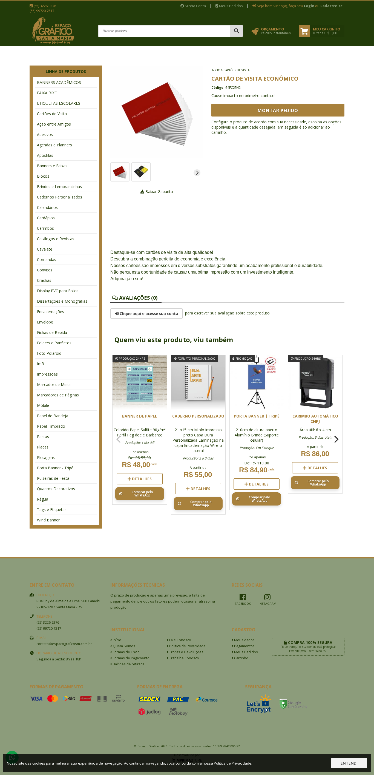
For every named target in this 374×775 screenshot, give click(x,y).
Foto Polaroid (49, 353)
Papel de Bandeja (52, 415)
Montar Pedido (278, 110)
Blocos (43, 176)
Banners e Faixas (52, 165)
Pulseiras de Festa (53, 478)
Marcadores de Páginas (58, 395)
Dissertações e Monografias (62, 301)
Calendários (47, 207)
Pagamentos (244, 646)
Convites (44, 269)
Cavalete (44, 249)
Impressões (47, 374)
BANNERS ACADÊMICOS (59, 82)
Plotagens (46, 457)
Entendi (349, 763)
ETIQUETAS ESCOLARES (58, 103)
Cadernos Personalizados (59, 197)
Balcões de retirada (128, 664)
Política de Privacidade (187, 646)
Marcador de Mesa (54, 384)
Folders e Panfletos (54, 342)
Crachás (44, 280)
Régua (42, 499)
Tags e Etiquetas (52, 509)
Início (215, 70)
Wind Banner (48, 520)
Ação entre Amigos (54, 124)
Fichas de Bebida (52, 332)
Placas (42, 447)
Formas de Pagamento (130, 658)
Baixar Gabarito (158, 191)
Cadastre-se (331, 5)
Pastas (43, 436)
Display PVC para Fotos (58, 290)
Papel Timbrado (51, 426)
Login (309, 5)
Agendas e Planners (54, 144)
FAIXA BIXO (47, 92)
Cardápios (46, 217)
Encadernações (50, 311)
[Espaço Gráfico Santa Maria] (53, 44)
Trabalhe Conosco (183, 658)
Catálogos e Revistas (55, 238)
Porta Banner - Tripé (55, 467)
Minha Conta (195, 5)
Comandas (46, 259)
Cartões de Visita (52, 113)
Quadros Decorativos (56, 488)
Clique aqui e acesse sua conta (148, 313)
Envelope (45, 322)
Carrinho (240, 658)
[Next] (197, 172)
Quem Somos (123, 646)
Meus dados (244, 640)
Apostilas (45, 155)
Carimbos (45, 228)
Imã (40, 363)
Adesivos (45, 134)
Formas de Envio (126, 652)
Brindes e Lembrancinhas (59, 186)
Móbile (43, 405)
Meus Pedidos (230, 5)
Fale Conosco (179, 640)
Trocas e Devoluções (185, 652)
